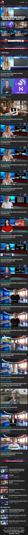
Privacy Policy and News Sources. (13, 530)
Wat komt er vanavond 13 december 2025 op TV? (12, 377)
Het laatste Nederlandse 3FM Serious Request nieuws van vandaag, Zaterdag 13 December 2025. (14, 384)
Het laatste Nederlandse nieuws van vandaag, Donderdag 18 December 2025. (12, 236)
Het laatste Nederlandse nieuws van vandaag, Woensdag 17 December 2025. (12, 260)
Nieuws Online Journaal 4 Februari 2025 (17, 521)
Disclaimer (23, 530)
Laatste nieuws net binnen (6, 71)
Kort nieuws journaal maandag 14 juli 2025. (18, 501)
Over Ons (17, 533)
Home (4, 530)
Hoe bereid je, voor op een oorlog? (9, 407)
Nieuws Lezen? (12, 533)
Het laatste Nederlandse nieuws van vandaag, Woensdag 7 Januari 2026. (12, 74)
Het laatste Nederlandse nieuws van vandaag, (12, 119)
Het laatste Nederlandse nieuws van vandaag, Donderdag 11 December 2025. (12, 453)
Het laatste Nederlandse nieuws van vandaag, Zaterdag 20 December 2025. (12, 189)
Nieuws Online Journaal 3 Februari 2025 (17, 515)
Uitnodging (3, 97)
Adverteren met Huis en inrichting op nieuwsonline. (17, 490)
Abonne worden (7, 531)
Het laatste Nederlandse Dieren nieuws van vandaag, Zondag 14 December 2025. (13, 354)
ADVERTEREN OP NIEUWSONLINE (17, 531)
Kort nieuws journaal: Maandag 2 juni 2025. (18, 495)
